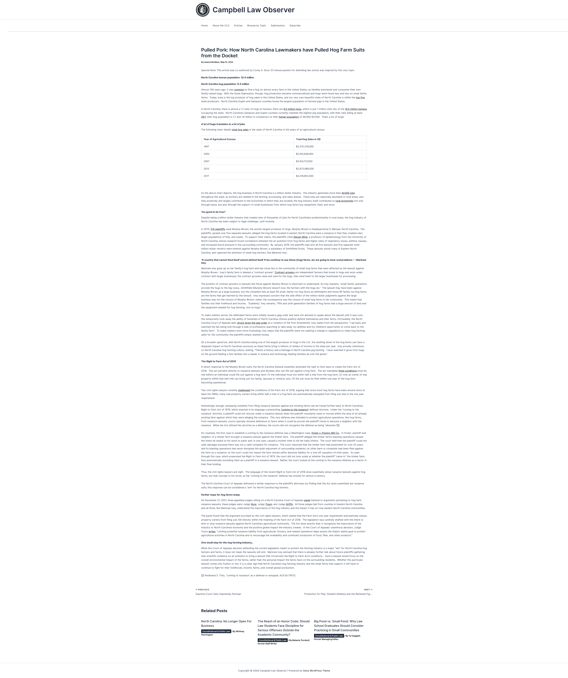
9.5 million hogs (292, 108)
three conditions (348, 370)
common (239, 89)
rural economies (344, 200)
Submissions (278, 25)
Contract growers (285, 272)
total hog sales (240, 129)
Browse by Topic (256, 25)
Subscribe (295, 25)
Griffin (289, 504)
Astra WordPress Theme (316, 670)
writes (212, 531)
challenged (244, 390)
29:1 (203, 116)
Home (204, 25)
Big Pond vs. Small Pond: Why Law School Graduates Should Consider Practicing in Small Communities (339, 626)
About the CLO (221, 25)
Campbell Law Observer (254, 9)
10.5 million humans (356, 108)
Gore (253, 504)
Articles (238, 25)
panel (307, 500)
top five (360, 97)
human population (289, 116)
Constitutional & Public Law (216, 631)
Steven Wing (300, 236)
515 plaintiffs (218, 229)
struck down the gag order (252, 322)
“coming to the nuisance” (295, 409)
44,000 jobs (348, 192)
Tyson (268, 504)
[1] (338, 425)
